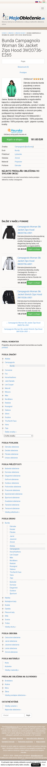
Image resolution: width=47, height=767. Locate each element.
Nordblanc (9, 399)
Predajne (23, 72)
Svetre (7, 619)
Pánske (12, 532)
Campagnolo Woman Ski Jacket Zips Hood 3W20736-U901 (29, 229)
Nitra (7, 688)
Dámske (18, 165)
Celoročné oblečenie (12, 637)
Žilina (7, 691)
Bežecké (13, 582)
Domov (4, 33)
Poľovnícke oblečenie (13, 487)
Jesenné (13, 539)
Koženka (8, 666)
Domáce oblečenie (12, 472)
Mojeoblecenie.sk (37, 755)
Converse (8, 370)
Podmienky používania (25, 742)
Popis (23, 61)
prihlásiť (5, 347)
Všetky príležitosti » (12, 512)
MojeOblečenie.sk (12, 727)
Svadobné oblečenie (12, 501)
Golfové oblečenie (12, 479)
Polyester (18, 162)
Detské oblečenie (11, 450)
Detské (12, 529)
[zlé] (36, 79)
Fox (6, 374)
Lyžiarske (18, 154)
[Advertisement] (22, 200)
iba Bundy (29, 147)
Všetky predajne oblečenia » (15, 695)
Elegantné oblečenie (12, 476)
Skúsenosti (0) (23, 67)
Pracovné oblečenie (12, 490)
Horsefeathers (10, 377)
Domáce (13, 585)
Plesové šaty (10, 612)
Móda (4, 738)
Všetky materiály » (12, 670)
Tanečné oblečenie (12, 505)
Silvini (7, 414)
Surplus (8, 417)
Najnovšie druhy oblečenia (35, 738)
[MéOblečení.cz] (40, 1)
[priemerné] (38, 79)
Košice (7, 684)
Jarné (12, 536)
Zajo (6, 428)
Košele (7, 605)
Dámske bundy (20, 33)
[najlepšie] (42, 79)
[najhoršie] (34, 79)
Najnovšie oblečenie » (13, 709)
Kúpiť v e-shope (34, 249)
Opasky (8, 609)
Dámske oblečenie (12, 447)
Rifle (6, 616)
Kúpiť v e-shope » (15, 139)
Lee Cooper (9, 384)
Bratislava (9, 681)
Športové (13, 593)
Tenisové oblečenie (12, 508)
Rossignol (8, 406)
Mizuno (8, 392)
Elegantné (13, 588)
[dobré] (40, 79)
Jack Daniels (9, 381)
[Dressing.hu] (44, 1)
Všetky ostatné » (11, 706)
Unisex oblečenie (11, 458)
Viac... (44, 765)
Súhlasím (35, 765)
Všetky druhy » (10, 627)
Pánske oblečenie (11, 454)
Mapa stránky (40, 742)
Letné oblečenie (11, 648)
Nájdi (28, 715)
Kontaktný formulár (8, 742)
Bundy (17, 150)
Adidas (7, 359)
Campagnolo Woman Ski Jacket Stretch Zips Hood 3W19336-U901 (29, 294)
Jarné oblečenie (11, 641)
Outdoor (13, 590)
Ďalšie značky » (11, 432)
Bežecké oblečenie (12, 468)
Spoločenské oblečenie (13, 494)
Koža (7, 663)
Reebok (8, 403)
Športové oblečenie (12, 497)
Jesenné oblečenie (12, 645)
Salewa (8, 410)
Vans (7, 424)
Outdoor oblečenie (12, 483)
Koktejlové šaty (10, 601)
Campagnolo (20, 147)
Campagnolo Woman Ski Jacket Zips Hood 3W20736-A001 (29, 260)
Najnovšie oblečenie (16, 738)
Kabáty (7, 598)
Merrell (7, 388)
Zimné (17, 158)
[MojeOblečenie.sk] (23, 16)
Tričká (7, 623)
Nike (6, 395)
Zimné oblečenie (11, 652)
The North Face (11, 421)
